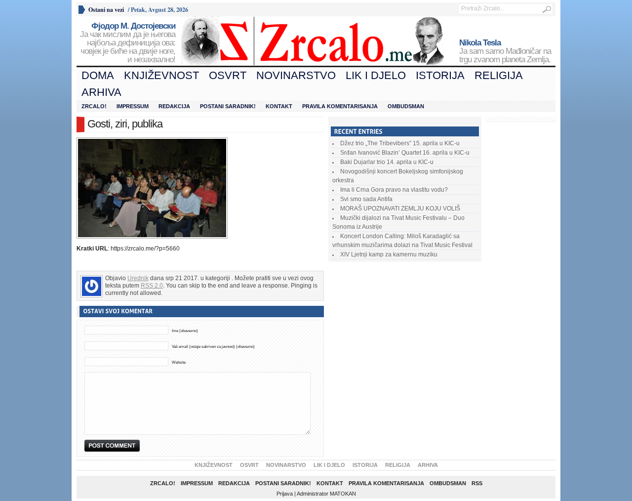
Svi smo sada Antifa (366, 199)
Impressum (133, 106)
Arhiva (101, 92)
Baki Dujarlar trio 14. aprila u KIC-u (387, 162)
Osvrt (227, 75)
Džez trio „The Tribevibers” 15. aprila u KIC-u (400, 143)
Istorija (440, 75)
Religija (498, 75)
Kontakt (279, 106)
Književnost (161, 75)
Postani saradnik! (228, 106)
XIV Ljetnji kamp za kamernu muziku (388, 254)
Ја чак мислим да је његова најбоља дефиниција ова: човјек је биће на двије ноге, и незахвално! (127, 43)
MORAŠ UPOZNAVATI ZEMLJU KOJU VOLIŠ (400, 208)
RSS (477, 483)
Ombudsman (406, 106)
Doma (97, 75)
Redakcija (174, 106)
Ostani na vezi (106, 9)
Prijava (284, 494)
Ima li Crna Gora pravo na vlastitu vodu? (394, 190)
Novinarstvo (296, 75)
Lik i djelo (376, 75)
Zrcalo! (94, 106)
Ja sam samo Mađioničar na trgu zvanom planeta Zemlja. (505, 51)
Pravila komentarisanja (340, 106)
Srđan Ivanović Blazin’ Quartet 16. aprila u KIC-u (405, 153)
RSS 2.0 (152, 286)
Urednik (138, 278)
